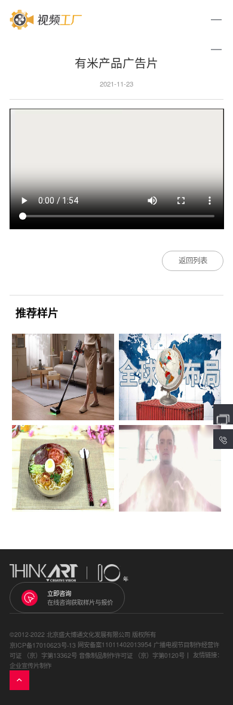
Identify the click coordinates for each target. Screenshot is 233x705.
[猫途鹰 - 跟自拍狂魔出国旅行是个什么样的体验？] (170, 468)
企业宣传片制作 (30, 665)
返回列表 (193, 260)
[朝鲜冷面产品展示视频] (63, 468)
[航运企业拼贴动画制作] (170, 377)
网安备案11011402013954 (115, 644)
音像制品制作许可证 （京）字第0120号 (132, 655)
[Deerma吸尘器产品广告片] (63, 377)
